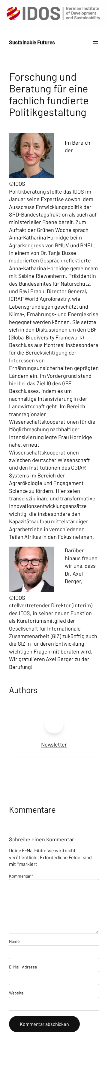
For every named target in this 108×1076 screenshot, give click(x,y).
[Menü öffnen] (95, 42)
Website (16, 992)
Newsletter (54, 744)
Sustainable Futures (32, 42)
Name (14, 941)
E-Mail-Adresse (23, 966)
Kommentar (21, 875)
